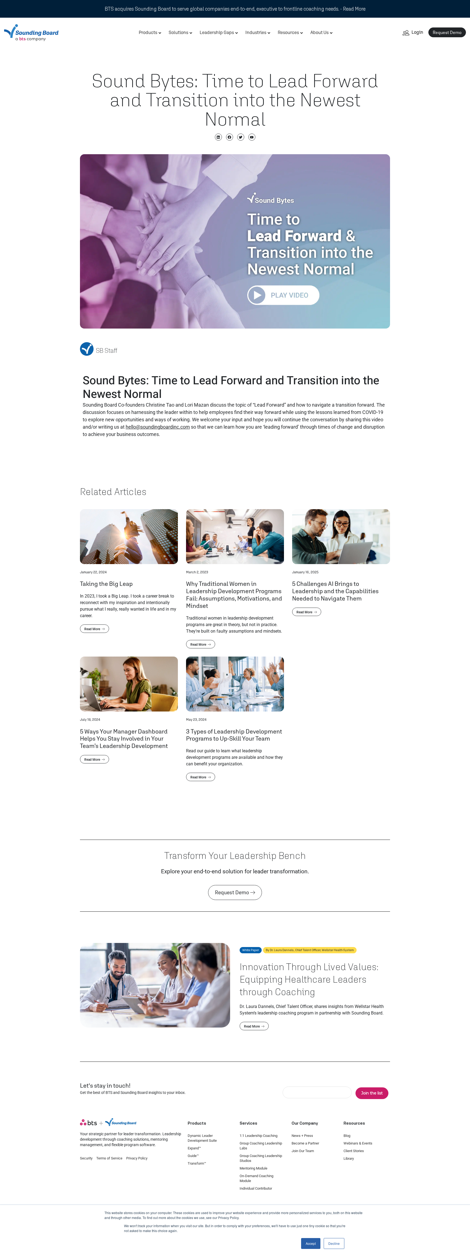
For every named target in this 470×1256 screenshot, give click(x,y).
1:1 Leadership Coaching (258, 1136)
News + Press (302, 1136)
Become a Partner (305, 1143)
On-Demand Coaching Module (256, 1178)
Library (349, 1158)
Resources (288, 32)
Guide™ (193, 1156)
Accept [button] (311, 1243)
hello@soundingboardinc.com (158, 427)
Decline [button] (334, 1243)
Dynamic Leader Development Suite (202, 1138)
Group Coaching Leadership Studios (261, 1158)
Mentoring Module (253, 1168)
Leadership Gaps (217, 32)
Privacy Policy (136, 1158)
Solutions (178, 32)
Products (148, 32)
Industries (255, 32)
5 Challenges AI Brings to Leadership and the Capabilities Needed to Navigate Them (335, 591)
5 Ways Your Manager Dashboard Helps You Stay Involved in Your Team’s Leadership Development (124, 739)
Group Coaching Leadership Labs (261, 1145)
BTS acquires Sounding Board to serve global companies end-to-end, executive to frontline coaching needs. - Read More (235, 9)
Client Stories (354, 1151)
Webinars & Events (358, 1143)
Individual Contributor (256, 1188)
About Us (319, 32)
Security (86, 1158)
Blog (347, 1136)
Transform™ (197, 1163)
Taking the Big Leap (106, 583)
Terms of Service (109, 1158)
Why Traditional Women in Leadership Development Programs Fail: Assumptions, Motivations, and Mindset (234, 594)
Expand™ (194, 1148)
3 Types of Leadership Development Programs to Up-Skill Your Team (234, 735)
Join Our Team (303, 1151)
